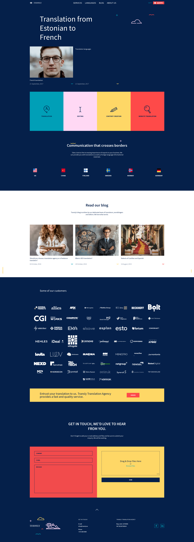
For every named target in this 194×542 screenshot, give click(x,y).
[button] (150, 2)
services (77, 3)
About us (111, 3)
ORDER (133, 395)
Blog (101, 3)
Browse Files (130, 466)
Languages (90, 3)
